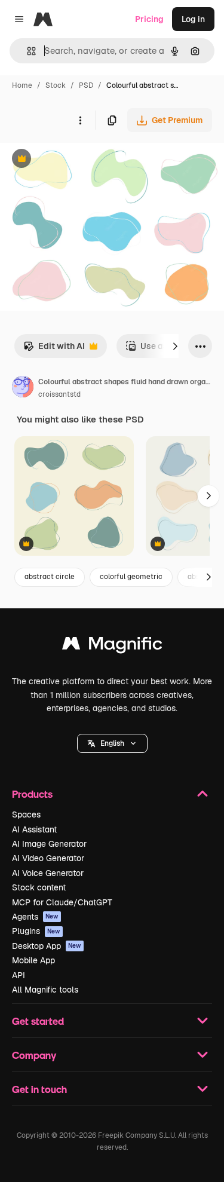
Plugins (36, 931)
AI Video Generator (48, 858)
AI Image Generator (49, 843)
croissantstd (59, 394)
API (18, 975)
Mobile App (33, 960)
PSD (86, 85)
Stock (55, 85)
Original (76, 160)
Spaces (26, 814)
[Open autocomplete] (26, 51)
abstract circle (49, 576)
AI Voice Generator (48, 873)
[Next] (175, 346)
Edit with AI (54, 349)
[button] (112, 743)
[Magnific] (112, 646)
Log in (193, 19)
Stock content (39, 887)
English (112, 743)
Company (34, 1055)
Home (22, 85)
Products (32, 794)
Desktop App (46, 946)
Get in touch (39, 1089)
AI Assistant (34, 829)
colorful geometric (131, 576)
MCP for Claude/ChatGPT (62, 902)
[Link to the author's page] (22, 388)
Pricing (149, 19)
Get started (38, 1021)
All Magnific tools (45, 989)
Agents (35, 916)
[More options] (80, 120)
